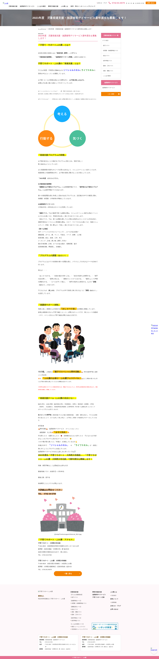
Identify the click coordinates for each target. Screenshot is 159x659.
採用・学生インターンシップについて (83, 6)
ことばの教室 (41, 6)
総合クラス (106, 55)
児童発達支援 (13, 6)
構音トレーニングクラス (78, 626)
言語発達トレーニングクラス (80, 629)
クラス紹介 (105, 40)
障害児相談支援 (53, 6)
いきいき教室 (111, 94)
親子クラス (106, 45)
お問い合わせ (151, 3)
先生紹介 (113, 595)
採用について (114, 599)
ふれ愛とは (64, 6)
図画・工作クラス (108, 65)
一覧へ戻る (68, 573)
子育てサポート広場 (98, 597)
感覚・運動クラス (108, 70)
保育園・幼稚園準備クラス (110, 50)
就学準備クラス (107, 60)
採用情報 (113, 602)
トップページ (42, 29)
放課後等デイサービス (27, 6)
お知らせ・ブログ (102, 3)
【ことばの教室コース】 (77, 624)
